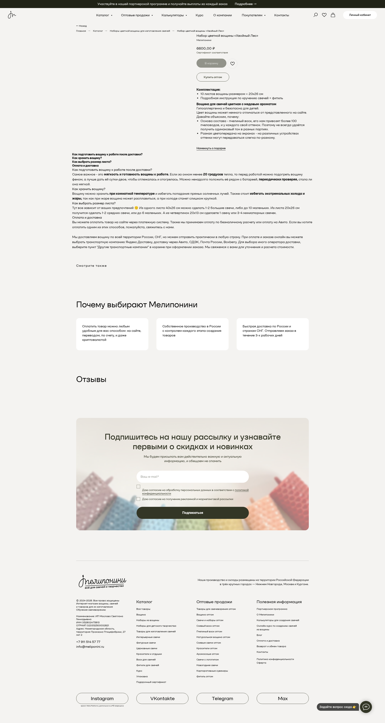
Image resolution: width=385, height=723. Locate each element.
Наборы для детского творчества (156, 625)
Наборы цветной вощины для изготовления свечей (140, 31)
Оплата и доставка (268, 640)
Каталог (103, 15)
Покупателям (252, 15)
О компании (222, 15)
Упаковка (142, 676)
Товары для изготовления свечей (156, 631)
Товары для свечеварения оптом (216, 609)
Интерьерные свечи (148, 637)
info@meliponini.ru (90, 647)
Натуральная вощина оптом (213, 637)
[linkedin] (333, 15)
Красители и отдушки (149, 654)
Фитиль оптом (205, 676)
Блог (259, 635)
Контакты (281, 15)
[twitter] (315, 15)
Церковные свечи (146, 648)
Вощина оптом (205, 614)
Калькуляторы (173, 15)
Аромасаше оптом (208, 654)
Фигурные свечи (146, 642)
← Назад (81, 25)
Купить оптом (213, 77)
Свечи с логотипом (208, 659)
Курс (199, 15)
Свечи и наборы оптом (210, 620)
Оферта (261, 662)
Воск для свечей (146, 659)
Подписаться (192, 513)
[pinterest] (324, 15)
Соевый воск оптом (208, 625)
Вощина (141, 614)
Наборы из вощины (147, 620)
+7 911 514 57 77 (88, 642)
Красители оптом (207, 648)
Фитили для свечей (147, 665)
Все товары (143, 609)
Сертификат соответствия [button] (212, 52)
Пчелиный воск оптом (209, 631)
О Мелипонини (265, 614)
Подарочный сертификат (151, 682)
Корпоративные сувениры (212, 670)
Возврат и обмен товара (271, 646)
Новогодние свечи (207, 665)
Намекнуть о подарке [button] (211, 148)
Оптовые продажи (135, 15)
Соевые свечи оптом (209, 642)
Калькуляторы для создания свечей (278, 620)
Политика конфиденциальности (275, 659)
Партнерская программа (272, 609)
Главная (81, 31)
